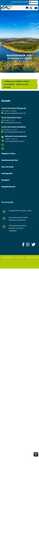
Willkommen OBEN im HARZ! (17, 81)
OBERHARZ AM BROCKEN (19, 68)
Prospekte (5, 180)
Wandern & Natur (8, 153)
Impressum (19, 257)
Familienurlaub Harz (9, 160)
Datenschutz (7, 257)
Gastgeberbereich (8, 187)
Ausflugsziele (6, 173)
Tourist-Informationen (19, 2)
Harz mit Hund (7, 167)
